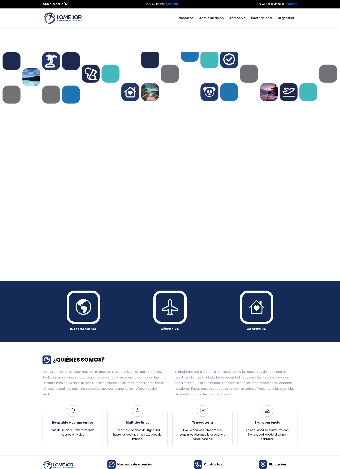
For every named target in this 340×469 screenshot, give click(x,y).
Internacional (262, 18)
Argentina (286, 18)
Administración (211, 18)
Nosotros (186, 18)
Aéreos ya (237, 18)
